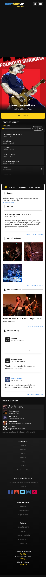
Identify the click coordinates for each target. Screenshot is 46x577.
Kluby (23, 462)
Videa (23, 454)
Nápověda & (23, 527)
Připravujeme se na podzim (18, 214)
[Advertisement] (23, 32)
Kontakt (23, 531)
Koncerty (23, 450)
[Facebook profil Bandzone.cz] (10, 492)
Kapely (23, 445)
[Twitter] (22, 492)
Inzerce (23, 486)
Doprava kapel (23, 515)
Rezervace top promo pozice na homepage (23, 482)
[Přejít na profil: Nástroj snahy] (7, 379)
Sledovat (25, 116)
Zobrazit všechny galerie (34, 285)
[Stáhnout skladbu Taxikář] (41, 169)
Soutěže (23, 466)
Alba (31, 187)
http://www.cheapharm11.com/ (17, 350)
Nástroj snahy (16, 378)
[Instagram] (28, 492)
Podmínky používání (23, 535)
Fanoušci (23, 458)
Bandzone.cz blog (23, 470)
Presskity (23, 507)
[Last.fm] (34, 492)
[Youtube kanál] (16, 492)
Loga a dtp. (23, 543)
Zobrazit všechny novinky (34, 234)
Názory (38, 187)
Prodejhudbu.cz (23, 511)
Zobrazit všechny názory (35, 394)
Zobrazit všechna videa (35, 327)
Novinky (12, 187)
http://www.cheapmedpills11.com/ (18, 347)
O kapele (22, 187)
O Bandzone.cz (23, 539)
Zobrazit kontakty (8, 202)
